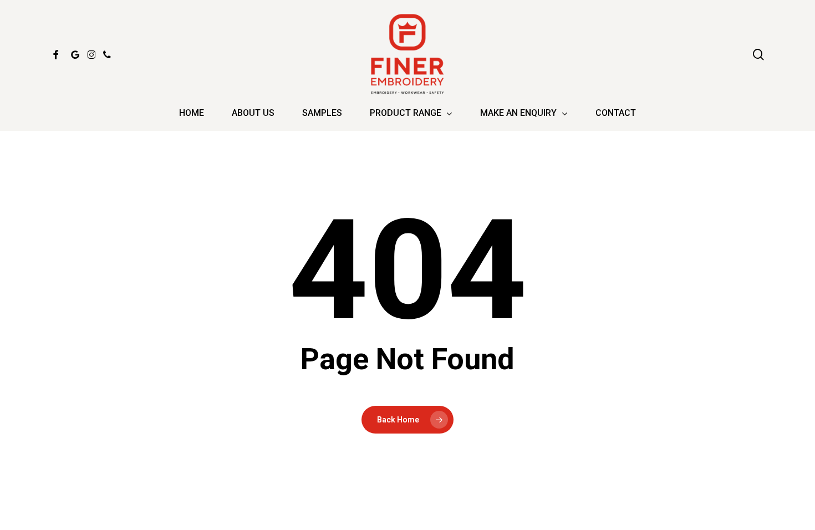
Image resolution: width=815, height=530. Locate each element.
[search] (758, 54)
